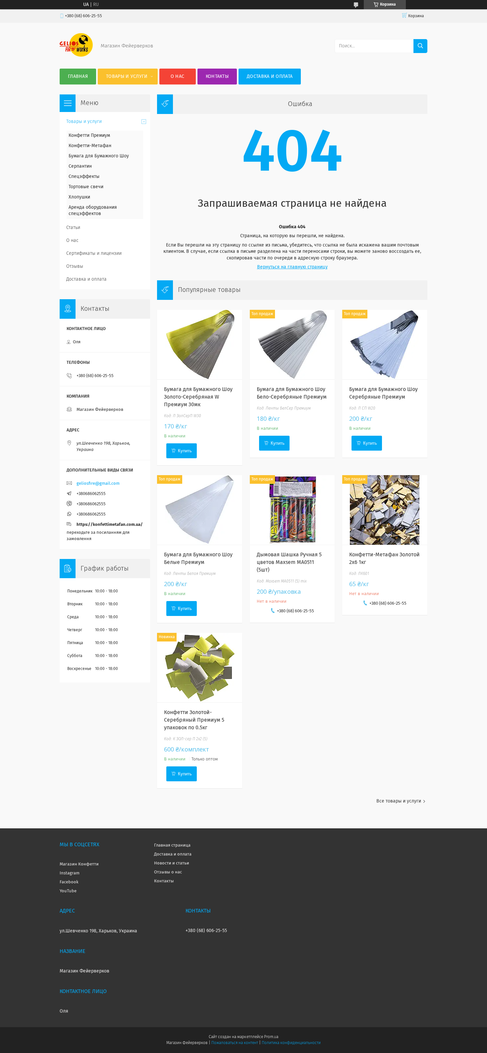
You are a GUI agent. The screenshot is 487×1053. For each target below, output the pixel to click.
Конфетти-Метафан (90, 145)
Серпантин (80, 166)
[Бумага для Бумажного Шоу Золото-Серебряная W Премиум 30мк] (199, 344)
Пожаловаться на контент (234, 1043)
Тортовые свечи (86, 187)
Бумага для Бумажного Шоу (99, 156)
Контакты (217, 76)
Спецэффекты (84, 176)
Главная (78, 76)
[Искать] (420, 46)
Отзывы (74, 266)
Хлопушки (79, 197)
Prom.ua (271, 1037)
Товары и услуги (127, 76)
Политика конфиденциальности (291, 1043)
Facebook (69, 882)
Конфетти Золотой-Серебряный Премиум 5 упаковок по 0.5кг (194, 720)
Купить (185, 450)
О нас (178, 76)
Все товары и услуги (398, 801)
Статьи (73, 227)
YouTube (68, 891)
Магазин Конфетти (79, 864)
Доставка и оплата (270, 76)
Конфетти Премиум (89, 135)
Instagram (70, 873)
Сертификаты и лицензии (94, 253)
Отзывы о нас (168, 872)
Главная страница (172, 845)
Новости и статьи (171, 863)
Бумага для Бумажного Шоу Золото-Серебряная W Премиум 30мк (198, 397)
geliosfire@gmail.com (98, 483)
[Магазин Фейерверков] (76, 55)
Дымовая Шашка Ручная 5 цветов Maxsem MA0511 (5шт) (289, 562)
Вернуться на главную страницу (292, 267)
